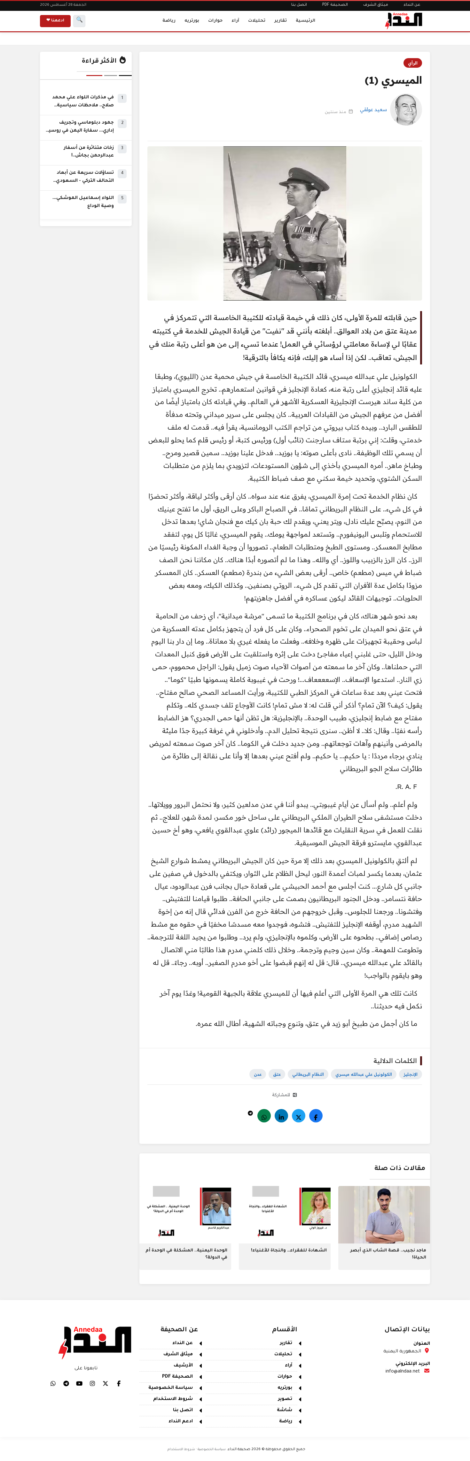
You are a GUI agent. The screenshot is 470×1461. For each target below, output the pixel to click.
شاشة (284, 1410)
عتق (277, 1074)
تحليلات (256, 21)
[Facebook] (316, 1115)
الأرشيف (183, 1365)
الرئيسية (305, 21)
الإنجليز (410, 1074)
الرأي (413, 62)
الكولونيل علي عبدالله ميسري (363, 1074)
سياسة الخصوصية (170, 1388)
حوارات (215, 21)
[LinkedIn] (281, 1115)
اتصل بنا (299, 5)
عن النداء (411, 5)
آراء (235, 21)
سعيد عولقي (373, 109)
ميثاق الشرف (375, 5)
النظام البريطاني (308, 1074)
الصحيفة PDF (335, 5)
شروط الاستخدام (173, 1399)
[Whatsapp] (264, 1115)
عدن (258, 1074)
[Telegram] (250, 1112)
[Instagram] (92, 1383)
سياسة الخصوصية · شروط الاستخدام (197, 1449)
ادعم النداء (180, 1421)
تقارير (280, 21)
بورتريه (191, 21)
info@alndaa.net (403, 1371)
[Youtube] (79, 1383)
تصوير (285, 1399)
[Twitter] (298, 1115)
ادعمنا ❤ (55, 21)
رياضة (169, 21)
